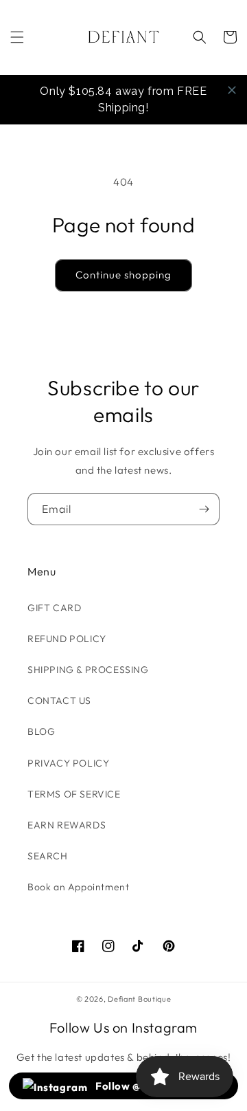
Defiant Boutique (139, 999)
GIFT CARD (54, 608)
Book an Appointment (78, 887)
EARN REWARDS (66, 825)
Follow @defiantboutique (158, 1085)
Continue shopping (123, 274)
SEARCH (47, 856)
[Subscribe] (204, 509)
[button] (17, 37)
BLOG (41, 731)
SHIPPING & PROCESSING (88, 669)
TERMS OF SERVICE (74, 794)
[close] (232, 90)
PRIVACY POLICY (68, 763)
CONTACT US (59, 700)
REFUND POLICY (66, 638)
